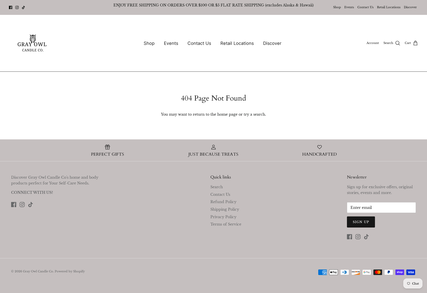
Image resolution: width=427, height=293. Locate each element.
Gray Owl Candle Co (38, 271)
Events (349, 7)
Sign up (361, 222)
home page (227, 114)
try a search (254, 114)
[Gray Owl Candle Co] (33, 43)
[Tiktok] (23, 7)
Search (216, 187)
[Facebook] (10, 7)
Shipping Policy (224, 209)
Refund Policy (223, 202)
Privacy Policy (223, 217)
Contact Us (365, 7)
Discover (410, 7)
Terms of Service (225, 224)
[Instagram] (17, 7)
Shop (337, 7)
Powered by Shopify (70, 271)
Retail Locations (389, 7)
